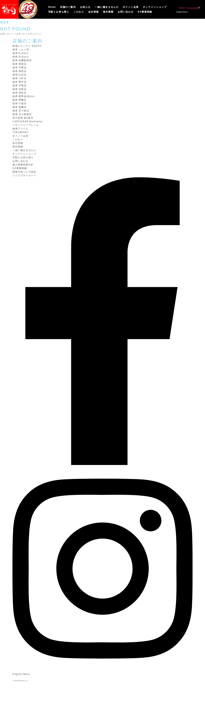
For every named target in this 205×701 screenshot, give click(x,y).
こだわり (78, 11)
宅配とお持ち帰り (58, 11)
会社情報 (93, 11)
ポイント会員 (131, 7)
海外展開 (108, 11)
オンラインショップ (155, 7)
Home (52, 7)
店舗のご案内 (68, 7)
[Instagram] (102, 670)
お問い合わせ (126, 11)
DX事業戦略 (145, 11)
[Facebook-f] (102, 464)
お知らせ (85, 7)
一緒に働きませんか (107, 7)
